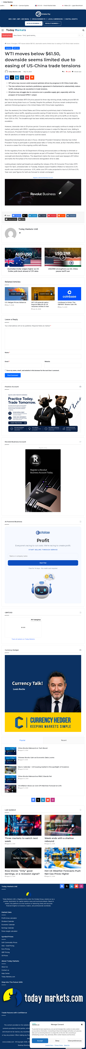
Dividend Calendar (8, 921)
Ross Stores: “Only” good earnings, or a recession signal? (32, 35)
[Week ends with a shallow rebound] (63, 825)
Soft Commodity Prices (9, 942)
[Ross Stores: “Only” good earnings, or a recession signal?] (23, 858)
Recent (63, 740)
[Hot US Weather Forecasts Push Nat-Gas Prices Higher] (63, 858)
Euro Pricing (6, 949)
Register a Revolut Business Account (43, 177)
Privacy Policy (59, 1045)
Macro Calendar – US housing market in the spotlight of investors (43, 767)
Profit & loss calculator (9, 918)
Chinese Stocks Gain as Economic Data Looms (36, 758)
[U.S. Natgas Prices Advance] (16, 293)
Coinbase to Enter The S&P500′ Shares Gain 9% (67, 303)
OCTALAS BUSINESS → (34, 23)
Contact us (5, 970)
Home (8, 43)
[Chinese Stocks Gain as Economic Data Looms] (10, 760)
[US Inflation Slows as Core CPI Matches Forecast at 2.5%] (10, 789)
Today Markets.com (8, 977)
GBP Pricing (6, 952)
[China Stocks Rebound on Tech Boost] (10, 751)
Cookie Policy (49, 1045)
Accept (40, 1041)
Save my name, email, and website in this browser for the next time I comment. (33, 370)
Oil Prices (5, 955)
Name (7, 352)
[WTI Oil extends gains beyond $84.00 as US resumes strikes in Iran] (43, 293)
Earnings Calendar (8, 928)
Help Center (6, 973)
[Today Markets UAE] (16, 30)
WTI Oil (16, 48)
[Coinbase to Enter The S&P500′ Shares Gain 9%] (69, 293)
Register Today (43, 448)
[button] (82, 1024)
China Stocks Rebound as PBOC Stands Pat (35, 776)
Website (47, 361)
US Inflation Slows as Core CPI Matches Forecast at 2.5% (40, 786)
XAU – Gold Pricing (8, 946)
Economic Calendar (8, 924)
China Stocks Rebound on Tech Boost (33, 748)
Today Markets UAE (15, 71)
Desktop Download (24, 1045)
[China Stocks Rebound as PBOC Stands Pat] (10, 779)
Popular (22, 740)
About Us (66, 1045)
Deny (57, 1041)
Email (7, 361)
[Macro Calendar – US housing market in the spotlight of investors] (10, 770)
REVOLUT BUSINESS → (52, 23)
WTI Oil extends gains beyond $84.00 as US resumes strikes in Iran (40, 304)
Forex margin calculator (9, 931)
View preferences (74, 1041)
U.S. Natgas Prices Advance (15, 302)
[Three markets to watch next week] (23, 825)
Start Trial (43, 563)
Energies (14, 43)
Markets (8, 48)
